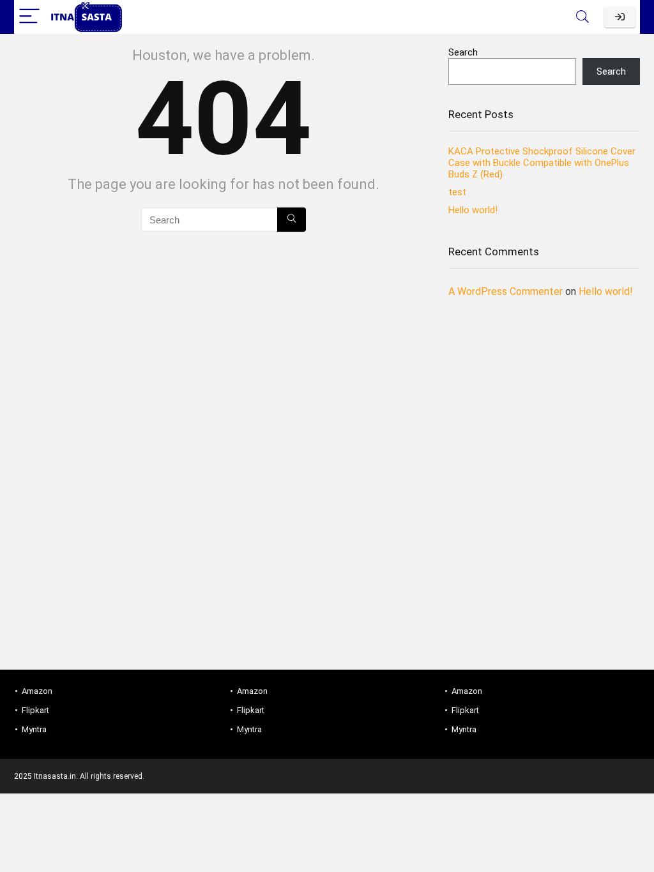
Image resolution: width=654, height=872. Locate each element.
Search (463, 52)
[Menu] (29, 17)
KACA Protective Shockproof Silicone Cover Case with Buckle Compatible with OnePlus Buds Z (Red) (541, 163)
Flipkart (35, 710)
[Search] (582, 17)
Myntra (34, 729)
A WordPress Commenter (505, 291)
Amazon (37, 691)
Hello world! (473, 210)
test (457, 192)
